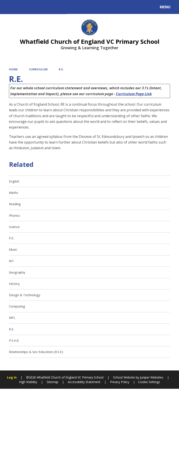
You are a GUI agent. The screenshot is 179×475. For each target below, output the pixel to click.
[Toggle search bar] (9, 7)
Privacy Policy (119, 382)
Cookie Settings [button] (149, 382)
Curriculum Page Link (134, 93)
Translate (39, 8)
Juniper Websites (151, 377)
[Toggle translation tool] (21, 7)
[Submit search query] (59, 6)
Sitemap (52, 382)
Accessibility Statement (84, 382)
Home (13, 69)
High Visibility (28, 382)
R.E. (61, 69)
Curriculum (38, 69)
